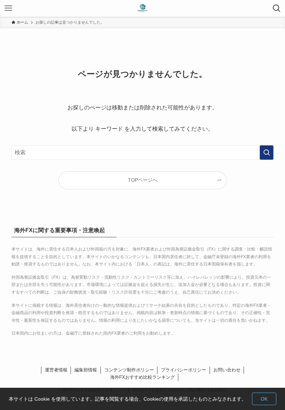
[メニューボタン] (8, 8)
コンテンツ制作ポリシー (129, 369)
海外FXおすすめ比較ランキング (142, 377)
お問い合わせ (227, 369)
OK (264, 399)
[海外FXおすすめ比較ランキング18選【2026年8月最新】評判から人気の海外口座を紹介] (142, 8)
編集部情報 (85, 369)
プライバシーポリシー (183, 369)
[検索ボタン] (276, 8)
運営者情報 (56, 369)
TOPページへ (142, 180)
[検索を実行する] (267, 152)
